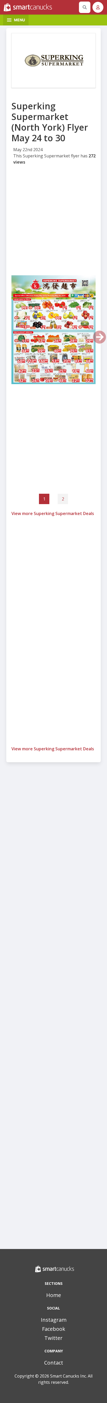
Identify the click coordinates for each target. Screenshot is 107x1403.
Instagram (53, 1319)
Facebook (53, 1328)
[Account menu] (97, 7)
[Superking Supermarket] (53, 60)
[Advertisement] (53, 221)
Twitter (53, 1337)
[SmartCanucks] (40, 7)
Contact (53, 1362)
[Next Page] (99, 337)
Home (53, 1295)
